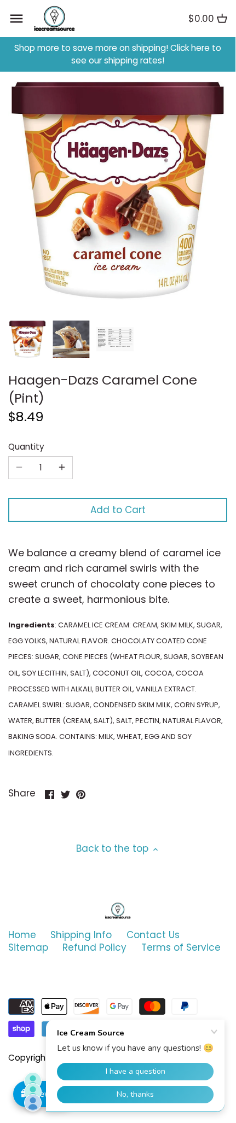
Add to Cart (118, 509)
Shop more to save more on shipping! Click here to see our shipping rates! (117, 54)
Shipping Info (81, 934)
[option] (27, 339)
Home (22, 934)
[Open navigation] (16, 18)
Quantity (26, 447)
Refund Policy (94, 947)
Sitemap (28, 947)
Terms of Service (181, 947)
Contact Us (153, 934)
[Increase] (61, 468)
